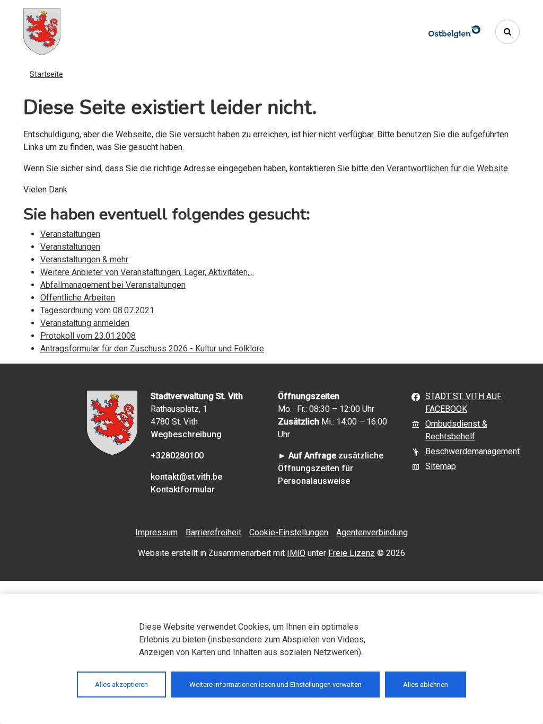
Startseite (46, 74)
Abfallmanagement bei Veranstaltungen (113, 285)
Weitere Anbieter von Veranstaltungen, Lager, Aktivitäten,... (147, 272)
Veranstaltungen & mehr (84, 259)
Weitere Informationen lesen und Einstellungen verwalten (275, 684)
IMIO (296, 553)
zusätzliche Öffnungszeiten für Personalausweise (330, 468)
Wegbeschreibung (186, 434)
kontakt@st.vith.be (186, 477)
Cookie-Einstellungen (288, 532)
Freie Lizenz (351, 553)
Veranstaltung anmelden (84, 323)
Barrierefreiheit (213, 532)
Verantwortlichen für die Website (447, 168)
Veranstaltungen (70, 234)
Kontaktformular (183, 489)
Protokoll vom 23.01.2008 (88, 336)
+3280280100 (177, 456)
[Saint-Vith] (41, 31)
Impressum (156, 532)
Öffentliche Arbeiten (77, 298)
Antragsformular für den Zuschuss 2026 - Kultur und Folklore (152, 348)
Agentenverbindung (372, 532)
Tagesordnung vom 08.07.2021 (97, 310)
